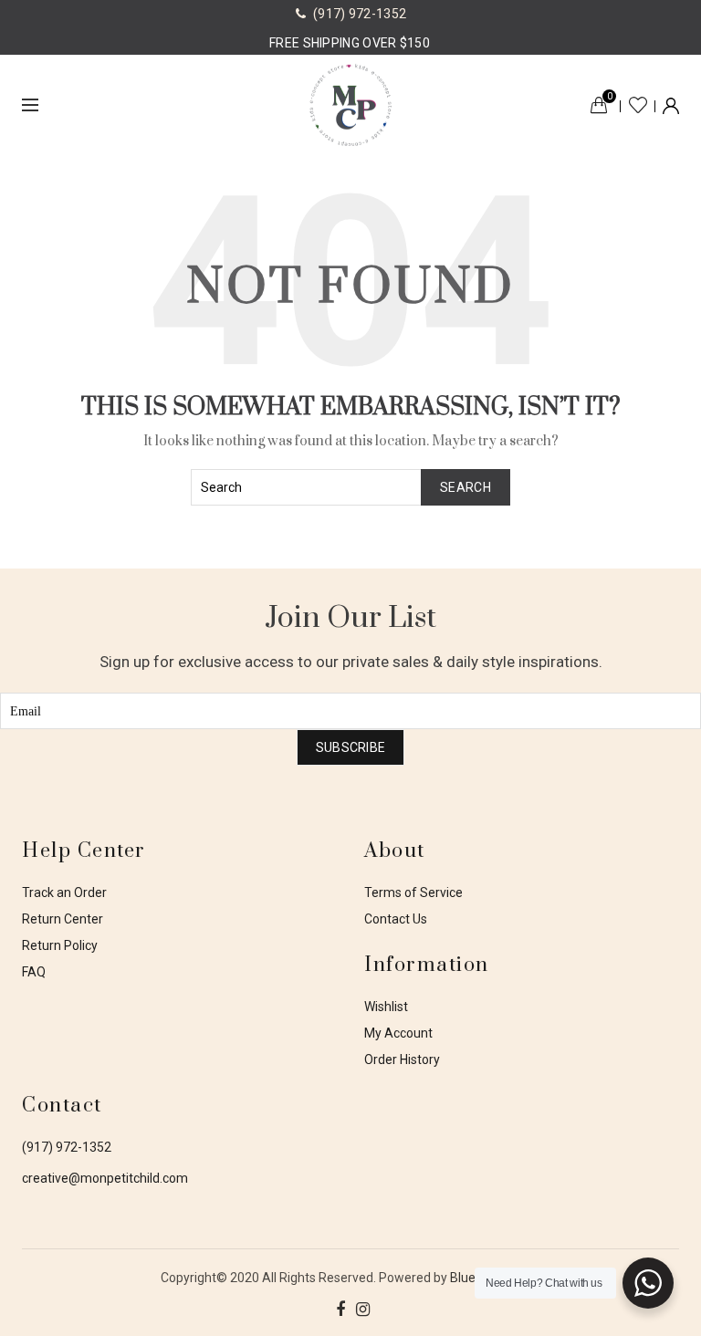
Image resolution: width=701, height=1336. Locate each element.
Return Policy (60, 945)
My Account (398, 1033)
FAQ (34, 972)
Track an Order (64, 892)
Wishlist (638, 105)
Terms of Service (413, 892)
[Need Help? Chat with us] (648, 1283)
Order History (402, 1059)
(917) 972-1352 (66, 1147)
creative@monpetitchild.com (105, 1178)
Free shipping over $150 (349, 43)
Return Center (62, 919)
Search (465, 487)
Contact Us (395, 919)
